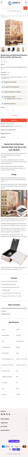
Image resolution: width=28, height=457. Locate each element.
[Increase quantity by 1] (13, 111)
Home (2, 14)
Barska (4, 59)
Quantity (3, 107)
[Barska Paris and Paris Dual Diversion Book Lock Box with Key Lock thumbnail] (8, 49)
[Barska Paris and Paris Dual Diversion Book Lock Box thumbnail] (3, 49)
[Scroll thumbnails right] (26, 49)
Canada (13, 435)
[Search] (25, 8)
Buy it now (14, 120)
